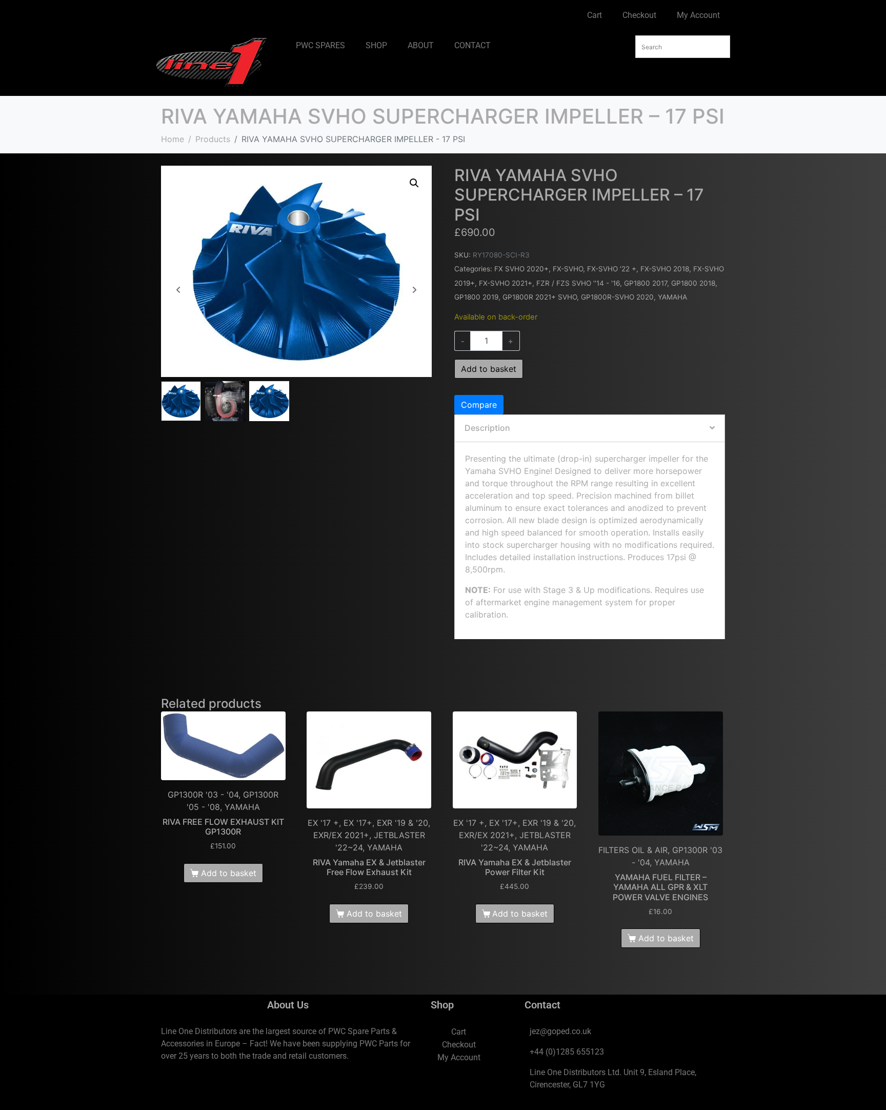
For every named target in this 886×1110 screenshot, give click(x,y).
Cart (594, 15)
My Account (698, 15)
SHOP (376, 45)
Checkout (639, 15)
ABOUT (421, 45)
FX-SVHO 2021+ (505, 283)
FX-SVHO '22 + (611, 269)
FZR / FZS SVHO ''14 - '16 (578, 283)
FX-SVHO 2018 (664, 269)
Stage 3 (558, 590)
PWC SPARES (320, 45)
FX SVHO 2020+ (521, 269)
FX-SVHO (568, 269)
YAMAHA (672, 297)
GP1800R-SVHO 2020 (617, 297)
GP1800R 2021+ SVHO (539, 297)
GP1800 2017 (645, 283)
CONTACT (472, 45)
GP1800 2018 (693, 283)
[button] (414, 183)
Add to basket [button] (228, 873)
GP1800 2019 (476, 297)
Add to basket (488, 369)
